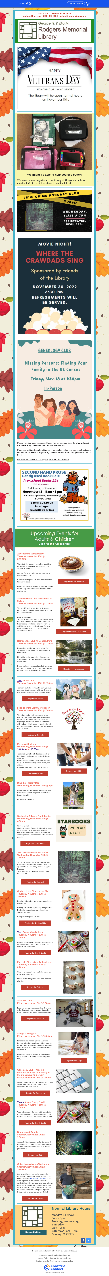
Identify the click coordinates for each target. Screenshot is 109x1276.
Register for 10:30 (73, 771)
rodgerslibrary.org (32, 16)
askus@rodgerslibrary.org (73, 16)
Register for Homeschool (73, 669)
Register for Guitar (35, 1198)
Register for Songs (74, 1061)
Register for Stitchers (35, 1019)
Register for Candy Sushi (35, 953)
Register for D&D (35, 1155)
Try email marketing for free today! (54, 1272)
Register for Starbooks (35, 843)
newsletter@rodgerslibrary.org (53, 1261)
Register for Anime (35, 699)
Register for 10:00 (35, 774)
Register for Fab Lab (35, 987)
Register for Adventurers (74, 582)
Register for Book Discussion (74, 632)
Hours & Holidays (33, 1232)
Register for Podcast (35, 882)
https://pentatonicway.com (38, 1178)
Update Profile (43, 1258)
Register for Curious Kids (35, 923)
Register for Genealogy (35, 1093)
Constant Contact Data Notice (60, 1258)
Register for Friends (35, 735)
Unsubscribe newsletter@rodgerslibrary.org (54, 1255)
